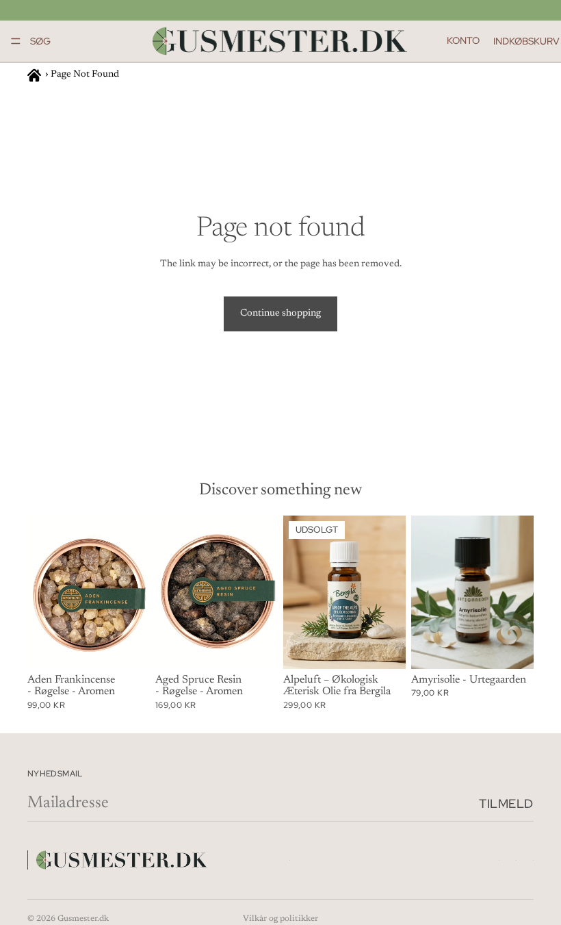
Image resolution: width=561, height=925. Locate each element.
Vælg (524, 647)
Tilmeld (506, 803)
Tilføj (140, 647)
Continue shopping (280, 313)
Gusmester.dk (83, 919)
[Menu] (15, 41)
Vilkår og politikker (280, 919)
